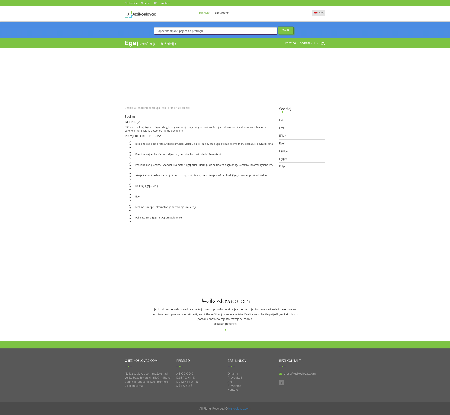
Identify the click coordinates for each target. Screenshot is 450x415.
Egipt (282, 166)
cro (321, 13)
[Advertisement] (199, 76)
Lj (179, 382)
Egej (322, 43)
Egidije (283, 151)
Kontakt (165, 3)
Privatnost (234, 386)
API (155, 3)
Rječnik (204, 13)
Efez (281, 128)
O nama (145, 3)
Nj (188, 382)
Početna (290, 43)
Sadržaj (305, 43)
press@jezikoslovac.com (300, 373)
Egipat (283, 159)
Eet (281, 120)
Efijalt (282, 136)
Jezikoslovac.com (239, 408)
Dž (178, 378)
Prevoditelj (223, 13)
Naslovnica (131, 3)
